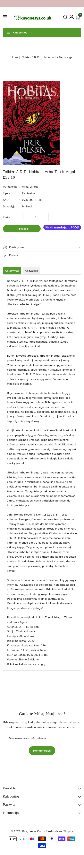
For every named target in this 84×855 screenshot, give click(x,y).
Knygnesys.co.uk (33, 831)
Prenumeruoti (42, 750)
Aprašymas (12, 270)
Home (14, 57)
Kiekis (7, 217)
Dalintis (14, 255)
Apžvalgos (31, 270)
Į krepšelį (22, 228)
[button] (5, 17)
